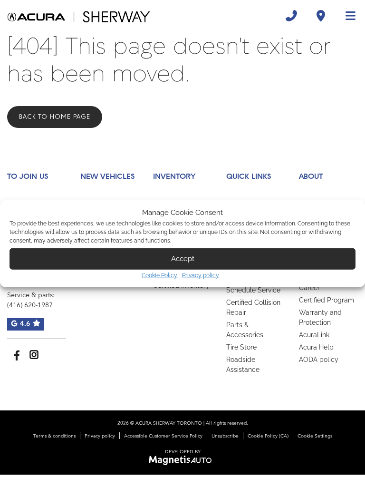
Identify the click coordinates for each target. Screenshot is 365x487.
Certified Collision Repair (253, 307)
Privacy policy (200, 275)
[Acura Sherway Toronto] (79, 15)
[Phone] (291, 15)
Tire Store (241, 347)
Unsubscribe (225, 436)
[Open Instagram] (34, 354)
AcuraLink (314, 335)
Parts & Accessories (244, 330)
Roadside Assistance (242, 364)
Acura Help (316, 347)
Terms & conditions (54, 436)
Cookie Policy (159, 275)
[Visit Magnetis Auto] (183, 460)
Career (309, 288)
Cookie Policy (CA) (268, 436)
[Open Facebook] (15, 354)
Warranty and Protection (320, 317)
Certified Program (326, 300)
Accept (182, 258)
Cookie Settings (315, 436)
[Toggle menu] (346, 15)
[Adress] (321, 15)
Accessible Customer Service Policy (163, 436)
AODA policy (318, 359)
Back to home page (54, 116)
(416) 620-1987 (30, 305)
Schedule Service (253, 290)
